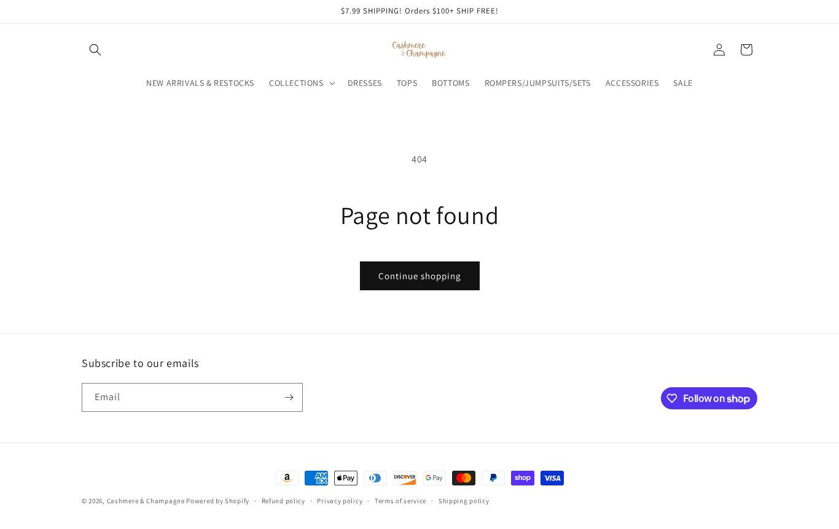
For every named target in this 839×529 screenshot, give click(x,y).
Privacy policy (339, 500)
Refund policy (283, 500)
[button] (95, 49)
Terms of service (400, 500)
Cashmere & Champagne (146, 500)
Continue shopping (419, 276)
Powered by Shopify (217, 500)
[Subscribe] (288, 397)
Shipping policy (464, 500)
